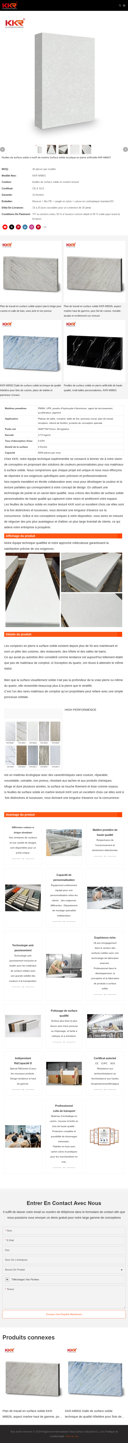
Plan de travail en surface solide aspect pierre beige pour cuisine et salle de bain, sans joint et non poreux (30, 308)
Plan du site (71, 1436)
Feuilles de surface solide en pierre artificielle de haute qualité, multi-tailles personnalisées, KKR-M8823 (93, 388)
